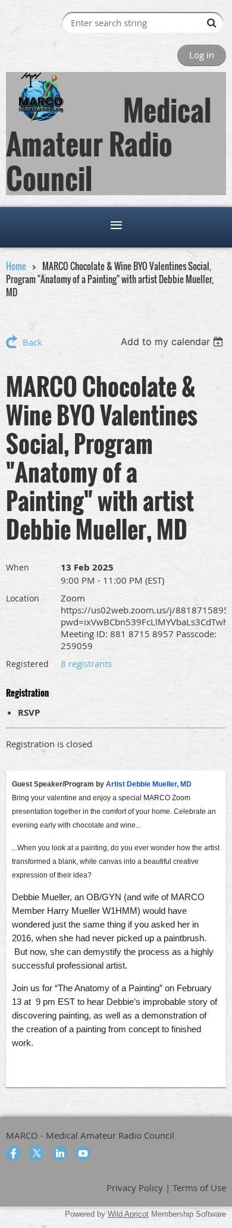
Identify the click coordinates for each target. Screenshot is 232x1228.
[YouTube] (83, 1153)
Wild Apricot (128, 1214)
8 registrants (86, 663)
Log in (201, 55)
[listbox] (173, 341)
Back (32, 342)
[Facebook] (13, 1153)
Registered (27, 663)
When (17, 567)
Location (22, 598)
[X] (36, 1153)
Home (16, 265)
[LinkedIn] (59, 1153)
